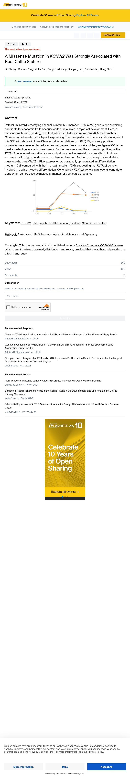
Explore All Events (87, 15)
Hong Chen (106, 69)
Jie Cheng (10, 69)
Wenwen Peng (25, 69)
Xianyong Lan (75, 69)
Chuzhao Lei (91, 69)
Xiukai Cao (40, 69)
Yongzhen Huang (57, 69)
